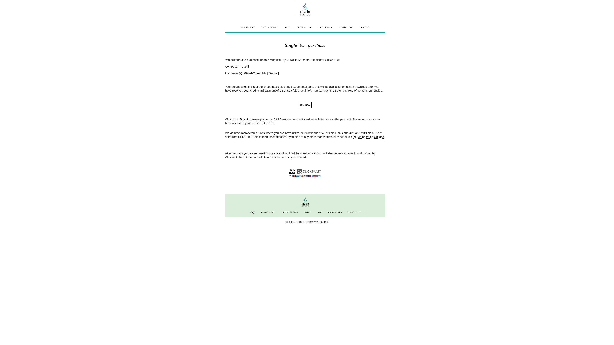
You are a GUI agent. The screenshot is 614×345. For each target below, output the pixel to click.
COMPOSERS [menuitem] (247, 27)
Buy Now (246, 119)
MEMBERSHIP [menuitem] (305, 27)
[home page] (305, 9)
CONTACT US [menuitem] (346, 27)
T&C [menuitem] (320, 212)
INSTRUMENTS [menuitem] (270, 27)
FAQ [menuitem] (252, 212)
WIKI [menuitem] (287, 27)
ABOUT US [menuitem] (355, 212)
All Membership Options (368, 136)
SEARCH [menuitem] (364, 27)
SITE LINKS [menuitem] (325, 27)
